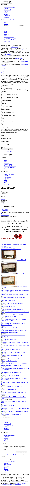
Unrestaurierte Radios (9, 167)
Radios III (6, 163)
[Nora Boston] (5, 300)
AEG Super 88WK (17, 372)
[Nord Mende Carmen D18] (8, 408)
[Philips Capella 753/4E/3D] (8, 312)
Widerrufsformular (8, 425)
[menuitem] (16, 7)
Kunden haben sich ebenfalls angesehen (11, 249)
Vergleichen (4, 200)
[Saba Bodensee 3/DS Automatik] (10, 378)
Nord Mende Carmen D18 (22, 408)
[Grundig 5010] (5, 389)
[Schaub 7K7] (5, 405)
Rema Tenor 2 (13, 327)
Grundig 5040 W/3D (18, 303)
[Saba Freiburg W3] (6, 414)
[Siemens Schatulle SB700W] (8, 392)
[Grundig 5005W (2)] (6, 355)
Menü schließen (8, 151)
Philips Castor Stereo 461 (21, 294)
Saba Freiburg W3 (16, 414)
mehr (2, 213)
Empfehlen (3, 203)
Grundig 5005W (15, 375)
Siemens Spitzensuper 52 (21, 352)
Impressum (6, 17)
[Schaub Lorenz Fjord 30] (8, 297)
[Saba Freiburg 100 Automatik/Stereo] (11, 323)
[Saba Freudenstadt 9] (6, 309)
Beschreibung (4, 209)
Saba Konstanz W (15, 349)
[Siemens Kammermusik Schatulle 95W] (11, 315)
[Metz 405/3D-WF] (9, 260)
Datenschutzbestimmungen (14, 455)
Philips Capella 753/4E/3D (22, 312)
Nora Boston (12, 300)
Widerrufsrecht (7, 10)
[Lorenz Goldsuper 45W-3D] (8, 382)
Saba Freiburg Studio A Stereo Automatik (13, 331)
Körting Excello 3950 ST (21, 411)
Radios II (6, 161)
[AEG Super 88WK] (6, 372)
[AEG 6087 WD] (9, 273)
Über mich (6, 11)
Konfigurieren (18, 484)
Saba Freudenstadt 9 (17, 309)
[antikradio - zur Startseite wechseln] (10, 19)
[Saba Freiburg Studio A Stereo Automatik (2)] (13, 363)
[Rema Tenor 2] (5, 327)
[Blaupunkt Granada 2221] (8, 342)
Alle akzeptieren (10, 484)
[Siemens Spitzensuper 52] (8, 352)
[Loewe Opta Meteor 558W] (8, 397)
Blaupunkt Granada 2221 (21, 342)
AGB (5, 12)
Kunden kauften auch (6, 244)
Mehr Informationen (21, 483)
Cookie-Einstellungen (9, 7)
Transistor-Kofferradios (10, 166)
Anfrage (3, 199)
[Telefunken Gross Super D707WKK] (11, 319)
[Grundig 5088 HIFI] (6, 386)
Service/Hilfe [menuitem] (8, 11)
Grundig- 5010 (13, 361)
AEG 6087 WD (21, 273)
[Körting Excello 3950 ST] (8, 411)
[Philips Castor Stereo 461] (8, 294)
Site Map (6, 438)
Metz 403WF (12, 306)
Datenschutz (7, 15)
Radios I (6, 160)
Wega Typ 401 (13, 339)
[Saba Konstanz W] (6, 349)
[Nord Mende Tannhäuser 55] (8, 345)
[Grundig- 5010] (5, 361)
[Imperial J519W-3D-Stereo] (8, 401)
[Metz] (18, 239)
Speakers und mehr (9, 164)
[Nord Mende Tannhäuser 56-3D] (9, 335)
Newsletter (6, 436)
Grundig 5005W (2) (17, 355)
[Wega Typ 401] (5, 339)
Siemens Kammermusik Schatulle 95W (13, 315)
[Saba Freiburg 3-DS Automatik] (9, 286)
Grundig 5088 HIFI (17, 386)
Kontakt (6, 14)
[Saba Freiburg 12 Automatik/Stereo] (10, 368)
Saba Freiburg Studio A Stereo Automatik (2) (14, 364)
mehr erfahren (14, 47)
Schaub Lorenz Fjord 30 (21, 297)
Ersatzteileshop (7, 168)
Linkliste (6, 8)
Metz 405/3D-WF (21, 260)
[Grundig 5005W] (6, 375)
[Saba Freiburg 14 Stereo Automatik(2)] (11, 290)
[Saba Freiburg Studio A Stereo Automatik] (12, 330)
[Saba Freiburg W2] (6, 358)
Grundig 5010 (12, 389)
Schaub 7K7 (12, 405)
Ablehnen (3, 484)
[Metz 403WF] (5, 306)
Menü (5, 22)
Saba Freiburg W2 (16, 358)
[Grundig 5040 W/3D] (7, 303)
